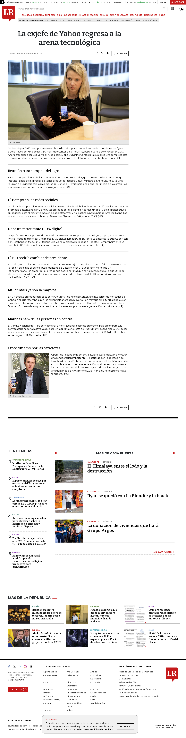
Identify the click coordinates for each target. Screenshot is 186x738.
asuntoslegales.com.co (19, 726)
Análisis (93, 672)
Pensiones (88, 20)
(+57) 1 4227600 (16, 680)
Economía (95, 682)
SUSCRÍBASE (178, 2)
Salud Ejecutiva (97, 703)
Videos (70, 710)
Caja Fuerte (72, 675)
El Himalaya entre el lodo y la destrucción (117, 468)
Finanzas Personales (76, 693)
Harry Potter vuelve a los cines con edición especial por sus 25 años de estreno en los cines (104, 638)
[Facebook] (97, 53)
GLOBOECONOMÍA (72, 15)
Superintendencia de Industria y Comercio (139, 696)
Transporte (18, 497)
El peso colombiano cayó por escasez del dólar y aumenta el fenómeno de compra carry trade (29, 485)
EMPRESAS (50, 15)
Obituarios (72, 700)
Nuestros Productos (128, 675)
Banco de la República (146, 20)
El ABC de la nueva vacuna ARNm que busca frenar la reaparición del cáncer (163, 638)
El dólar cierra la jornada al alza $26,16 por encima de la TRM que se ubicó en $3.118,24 (29, 541)
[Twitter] (102, 53)
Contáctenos (125, 679)
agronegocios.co (41, 726)
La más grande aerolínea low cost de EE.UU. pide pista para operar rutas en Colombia (29, 503)
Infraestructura (73, 696)
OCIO (59, 15)
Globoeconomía (98, 693)
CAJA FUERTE (135, 15)
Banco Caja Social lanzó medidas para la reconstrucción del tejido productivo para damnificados (27, 561)
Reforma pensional (56, 20)
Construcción (127, 20)
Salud (151, 630)
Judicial (36, 630)
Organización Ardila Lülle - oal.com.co (165, 726)
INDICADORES (150, 15)
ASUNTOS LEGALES (119, 15)
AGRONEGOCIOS (90, 15)
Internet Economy (51, 700)
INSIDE (162, 15)
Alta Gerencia (73, 672)
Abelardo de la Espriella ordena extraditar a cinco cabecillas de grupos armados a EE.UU (46, 638)
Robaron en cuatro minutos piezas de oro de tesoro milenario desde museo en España (47, 614)
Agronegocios (50, 672)
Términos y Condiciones (130, 686)
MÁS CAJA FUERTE (162, 552)
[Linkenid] (21, 667)
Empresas (47, 689)
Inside (93, 696)
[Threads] (32, 667)
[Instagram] (26, 667)
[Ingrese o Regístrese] (181, 9)
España (35, 606)
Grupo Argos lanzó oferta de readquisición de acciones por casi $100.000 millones (162, 614)
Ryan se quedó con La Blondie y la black (127, 495)
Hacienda (94, 606)
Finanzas (47, 693)
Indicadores (48, 696)
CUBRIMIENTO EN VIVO (22, 460)
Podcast (47, 703)
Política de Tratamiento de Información (137, 689)
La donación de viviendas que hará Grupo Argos (123, 528)
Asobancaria (112, 20)
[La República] (8, 14)
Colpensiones (74, 20)
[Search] (164, 8)
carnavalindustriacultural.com (22, 729)
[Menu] (20, 15)
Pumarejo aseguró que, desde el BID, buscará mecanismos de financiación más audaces (103, 616)
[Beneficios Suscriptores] (173, 8)
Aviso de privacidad (128, 682)
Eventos (94, 689)
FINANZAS (27, 15)
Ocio (92, 700)
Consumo (47, 682)
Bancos (99, 20)
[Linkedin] (108, 53)
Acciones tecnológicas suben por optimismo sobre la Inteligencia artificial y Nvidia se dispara (29, 522)
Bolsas (15, 477)
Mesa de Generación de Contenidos (136, 672)
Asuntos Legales (50, 675)
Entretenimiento (98, 630)
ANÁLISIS (104, 15)
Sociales (47, 710)
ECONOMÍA (38, 15)
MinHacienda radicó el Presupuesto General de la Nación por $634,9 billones (28, 466)
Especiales (72, 689)
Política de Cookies (102, 729)
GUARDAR (122, 54)
